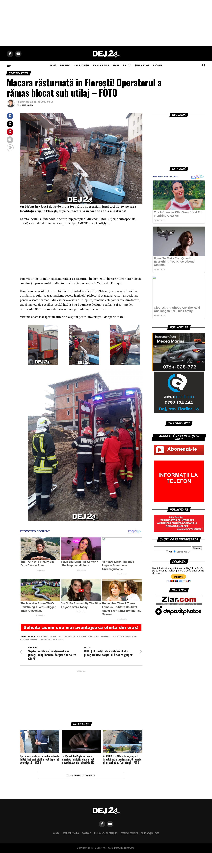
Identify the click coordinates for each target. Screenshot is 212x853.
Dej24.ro (94, 637)
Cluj (54, 637)
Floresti (106, 637)
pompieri (132, 637)
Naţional (157, 65)
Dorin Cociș (26, 105)
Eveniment (65, 65)
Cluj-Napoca (67, 637)
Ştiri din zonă (142, 65)
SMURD (25, 640)
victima (58, 640)
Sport (116, 65)
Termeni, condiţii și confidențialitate (140, 833)
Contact (86, 833)
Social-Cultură (101, 65)
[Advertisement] (106, 23)
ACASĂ (53, 65)
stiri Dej (46, 640)
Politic (127, 65)
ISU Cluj (119, 637)
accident (43, 637)
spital (35, 640)
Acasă (56, 833)
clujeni (82, 637)
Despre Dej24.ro (71, 833)
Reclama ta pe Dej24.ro (105, 833)
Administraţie (81, 65)
